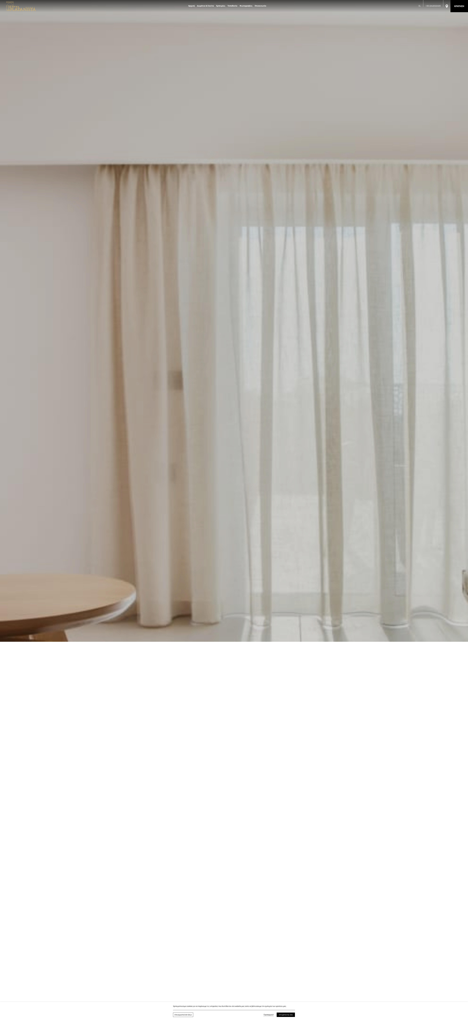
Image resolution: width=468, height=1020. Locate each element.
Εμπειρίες (220, 6)
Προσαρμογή (269, 1014)
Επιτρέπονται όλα (286, 1015)
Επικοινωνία (260, 6)
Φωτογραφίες (246, 6)
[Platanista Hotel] (21, 6)
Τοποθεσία (232, 6)
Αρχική (191, 6)
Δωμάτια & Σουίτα (205, 6)
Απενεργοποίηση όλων (183, 1015)
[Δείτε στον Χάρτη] (447, 6)
